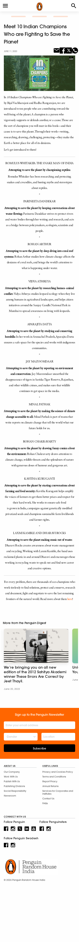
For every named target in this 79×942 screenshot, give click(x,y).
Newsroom (10, 795)
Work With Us (11, 776)
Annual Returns (50, 786)
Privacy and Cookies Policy (57, 771)
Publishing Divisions (14, 786)
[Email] (56, 50)
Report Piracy (49, 781)
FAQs (45, 803)
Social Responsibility (15, 790)
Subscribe (39, 748)
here (69, 599)
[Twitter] (69, 50)
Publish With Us (12, 781)
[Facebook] (63, 50)
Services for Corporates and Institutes (57, 792)
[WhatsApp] (75, 50)
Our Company (12, 771)
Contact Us (48, 798)
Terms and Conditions (54, 776)
